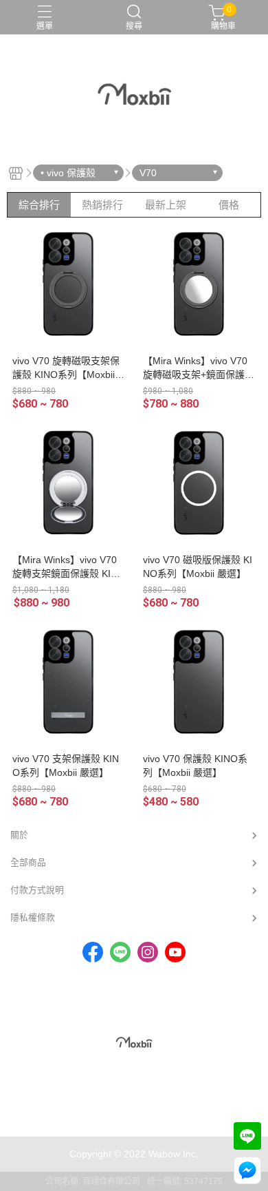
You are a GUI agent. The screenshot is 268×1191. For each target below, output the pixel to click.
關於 (19, 835)
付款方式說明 (37, 890)
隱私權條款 (32, 917)
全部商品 (28, 862)
